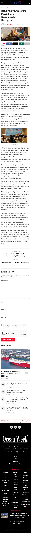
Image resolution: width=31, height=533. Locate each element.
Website (3, 317)
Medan (15, 500)
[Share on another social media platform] (27, 43)
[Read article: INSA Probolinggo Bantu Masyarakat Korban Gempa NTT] (4, 515)
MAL (15, 497)
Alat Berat (5, 472)
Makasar (15, 495)
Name (3, 302)
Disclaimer (15, 461)
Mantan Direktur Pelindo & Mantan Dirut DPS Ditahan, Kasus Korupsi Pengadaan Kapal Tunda (17, 408)
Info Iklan (15, 459)
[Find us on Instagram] (19, 427)
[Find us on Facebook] (11, 427)
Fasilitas (5, 506)
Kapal (15, 490)
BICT (5, 483)
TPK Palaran (25, 495)
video (25, 507)
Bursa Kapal (5, 490)
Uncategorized (25, 504)
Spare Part (26, 480)
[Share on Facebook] (9, 43)
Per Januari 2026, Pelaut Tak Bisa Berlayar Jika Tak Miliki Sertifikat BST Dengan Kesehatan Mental (17, 399)
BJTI (5, 485)
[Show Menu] (2, 2)
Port (15, 507)
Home (2, 7)
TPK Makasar (25, 492)
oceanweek (9, 24)
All (5, 475)
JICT (15, 487)
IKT (16, 477)
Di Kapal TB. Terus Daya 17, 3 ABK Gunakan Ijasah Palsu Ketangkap (15, 391)
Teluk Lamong (25, 486)
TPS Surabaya (25, 501)
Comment (4, 280)
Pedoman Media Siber (15, 464)
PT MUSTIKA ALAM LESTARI (16, 521)
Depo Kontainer (5, 494)
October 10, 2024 (20, 24)
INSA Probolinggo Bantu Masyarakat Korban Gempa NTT (19, 514)
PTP (25, 472)
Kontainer (15, 492)
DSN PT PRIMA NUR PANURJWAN (5, 501)
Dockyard (5, 497)
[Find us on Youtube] (15, 427)
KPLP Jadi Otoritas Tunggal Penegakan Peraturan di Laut (16, 384)
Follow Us (16, 421)
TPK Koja (25, 490)
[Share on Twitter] (15, 43)
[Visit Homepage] (15, 2)
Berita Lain (8, 7)
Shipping (25, 478)
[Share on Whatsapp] (21, 43)
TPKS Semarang (26, 498)
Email (3, 309)
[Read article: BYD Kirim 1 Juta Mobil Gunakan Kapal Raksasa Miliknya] (15, 359)
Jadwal (15, 479)
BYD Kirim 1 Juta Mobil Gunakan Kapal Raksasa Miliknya (10, 373)
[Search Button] (29, 2)
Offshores (15, 505)
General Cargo (15, 473)
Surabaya (25, 483)
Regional (25, 475)
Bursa (5, 488)
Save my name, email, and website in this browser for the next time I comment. (15, 326)
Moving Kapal (15, 502)
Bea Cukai (5, 478)
